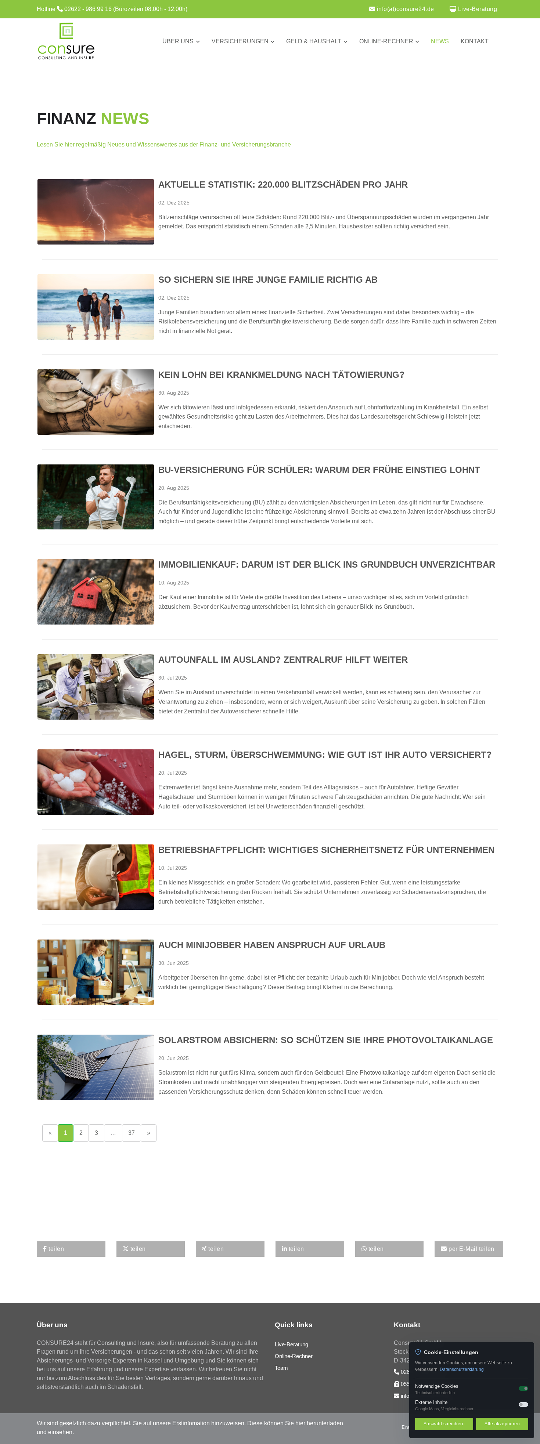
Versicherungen (240, 41)
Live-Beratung (476, 9)
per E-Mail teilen (470, 1249)
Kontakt (475, 41)
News (440, 41)
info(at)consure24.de (404, 9)
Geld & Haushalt (313, 41)
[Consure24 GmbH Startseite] (94, 41)
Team (281, 1368)
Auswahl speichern (444, 1423)
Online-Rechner (386, 41)
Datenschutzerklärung (462, 1369)
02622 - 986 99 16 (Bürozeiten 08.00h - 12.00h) (125, 9)
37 (131, 1133)
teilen (55, 1249)
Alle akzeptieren (502, 1423)
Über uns (178, 41)
